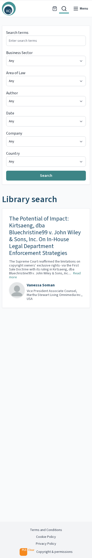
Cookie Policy (46, 536)
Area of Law (16, 73)
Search (46, 175)
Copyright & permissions (54, 551)
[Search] (64, 9)
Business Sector (19, 53)
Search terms (17, 32)
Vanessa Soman (41, 285)
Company (14, 133)
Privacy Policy (46, 543)
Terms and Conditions (46, 530)
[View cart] (54, 8)
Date (10, 113)
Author (12, 93)
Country (13, 153)
